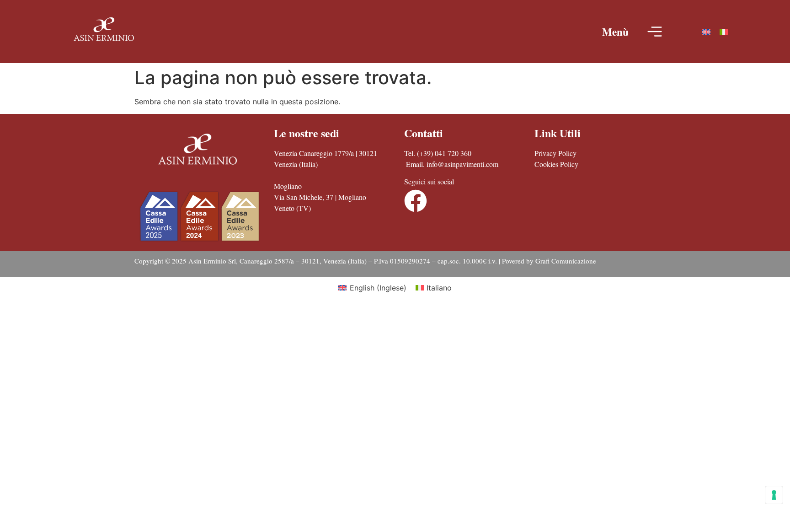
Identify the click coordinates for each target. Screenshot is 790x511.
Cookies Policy (556, 164)
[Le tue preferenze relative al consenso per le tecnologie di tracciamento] (774, 495)
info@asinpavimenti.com (462, 164)
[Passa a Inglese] (706, 32)
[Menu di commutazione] (655, 31)
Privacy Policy (555, 153)
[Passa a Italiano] (723, 32)
